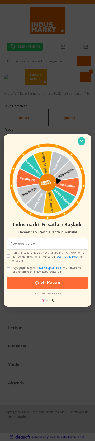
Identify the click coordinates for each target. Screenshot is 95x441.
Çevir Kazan (47, 283)
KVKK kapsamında (50, 268)
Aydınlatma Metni (68, 256)
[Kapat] (82, 141)
